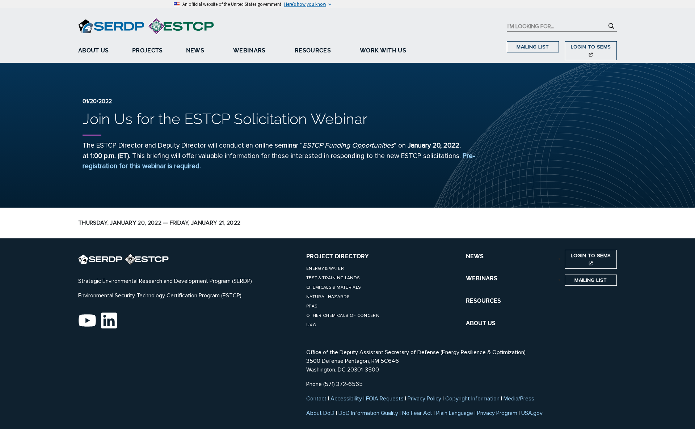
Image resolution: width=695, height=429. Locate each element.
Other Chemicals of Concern (342, 315)
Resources (313, 50)
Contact (316, 398)
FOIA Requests (385, 398)
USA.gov (532, 413)
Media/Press (519, 398)
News (195, 50)
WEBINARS (481, 278)
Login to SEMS (591, 47)
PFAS (311, 306)
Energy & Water (325, 268)
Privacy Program (497, 413)
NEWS (475, 256)
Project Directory (337, 256)
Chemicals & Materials (333, 287)
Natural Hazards (328, 297)
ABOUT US (481, 323)
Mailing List (533, 47)
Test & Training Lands (333, 278)
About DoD (320, 413)
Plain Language (454, 413)
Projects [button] (147, 50)
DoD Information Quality (368, 413)
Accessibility (346, 398)
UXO (311, 325)
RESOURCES (483, 300)
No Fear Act (417, 413)
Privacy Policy (424, 398)
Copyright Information (472, 398)
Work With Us (383, 50)
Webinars (249, 50)
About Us (93, 50)
